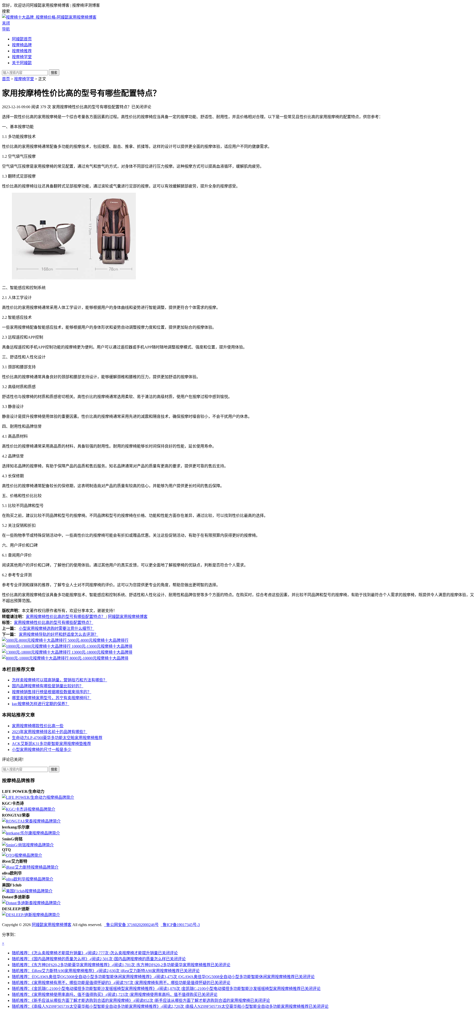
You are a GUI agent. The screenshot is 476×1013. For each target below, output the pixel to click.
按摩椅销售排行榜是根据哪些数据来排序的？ (51, 692)
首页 (6, 79)
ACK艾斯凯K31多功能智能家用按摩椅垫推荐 (51, 744)
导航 (6, 29)
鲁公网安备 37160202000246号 (131, 925)
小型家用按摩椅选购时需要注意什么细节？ (56, 628)
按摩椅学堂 (22, 57)
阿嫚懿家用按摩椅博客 (128, 616)
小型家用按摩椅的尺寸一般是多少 (41, 749)
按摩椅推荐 (22, 51)
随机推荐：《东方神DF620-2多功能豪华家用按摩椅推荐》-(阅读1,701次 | (121, 965)
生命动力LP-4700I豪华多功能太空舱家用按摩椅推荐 (57, 738)
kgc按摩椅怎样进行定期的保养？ (40, 704)
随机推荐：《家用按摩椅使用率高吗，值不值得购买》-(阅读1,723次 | (114, 994)
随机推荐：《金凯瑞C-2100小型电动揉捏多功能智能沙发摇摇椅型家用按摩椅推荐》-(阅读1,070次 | (166, 988)
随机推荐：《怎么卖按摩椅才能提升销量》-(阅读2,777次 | (95, 953)
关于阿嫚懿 (22, 63)
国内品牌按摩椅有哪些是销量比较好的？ (47, 686)
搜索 (54, 73)
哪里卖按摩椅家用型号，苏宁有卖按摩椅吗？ (51, 698)
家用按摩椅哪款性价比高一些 (37, 726)
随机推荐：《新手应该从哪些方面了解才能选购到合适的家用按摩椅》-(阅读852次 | (141, 1000)
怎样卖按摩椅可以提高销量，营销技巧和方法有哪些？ (59, 680)
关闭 (6, 23)
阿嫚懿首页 (22, 39)
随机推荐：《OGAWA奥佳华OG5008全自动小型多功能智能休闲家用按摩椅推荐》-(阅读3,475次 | (163, 977)
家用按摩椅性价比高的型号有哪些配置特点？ (66, 616)
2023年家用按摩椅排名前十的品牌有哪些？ (49, 732)
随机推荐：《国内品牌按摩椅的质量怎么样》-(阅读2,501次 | (99, 959)
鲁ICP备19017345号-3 (180, 925)
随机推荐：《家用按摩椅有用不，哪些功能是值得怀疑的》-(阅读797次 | (121, 983)
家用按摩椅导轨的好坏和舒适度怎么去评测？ (58, 634)
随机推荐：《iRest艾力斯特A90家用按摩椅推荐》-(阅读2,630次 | (106, 971)
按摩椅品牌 (22, 45)
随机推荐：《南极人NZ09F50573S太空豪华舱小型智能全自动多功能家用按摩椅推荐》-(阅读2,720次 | (170, 1006)
